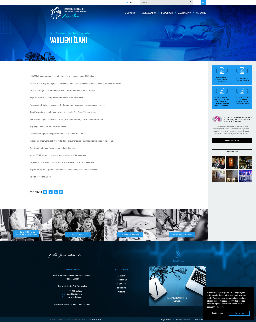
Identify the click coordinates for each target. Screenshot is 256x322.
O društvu (130, 13)
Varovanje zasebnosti (183, 320)
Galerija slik (232, 151)
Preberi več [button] (220, 307)
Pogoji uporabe (166, 320)
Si (127, 2)
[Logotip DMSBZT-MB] (68, 13)
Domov (52, 33)
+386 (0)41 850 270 (75, 291)
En (131, 2)
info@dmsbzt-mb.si (74, 294)
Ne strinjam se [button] (217, 313)
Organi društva (73, 33)
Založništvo (184, 13)
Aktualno (201, 13)
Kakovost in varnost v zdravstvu (177, 299)
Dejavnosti (167, 13)
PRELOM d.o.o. (96, 320)
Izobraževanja (148, 13)
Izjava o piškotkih (200, 320)
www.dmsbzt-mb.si (75, 297)
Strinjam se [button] (239, 313)
